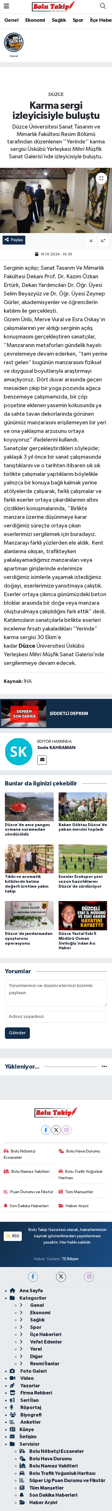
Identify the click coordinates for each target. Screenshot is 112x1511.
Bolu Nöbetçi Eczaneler (20, 1154)
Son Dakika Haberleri (29, 1206)
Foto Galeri (33, 1371)
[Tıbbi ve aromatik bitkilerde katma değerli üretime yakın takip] (29, 858)
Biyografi (31, 1415)
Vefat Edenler (45, 1341)
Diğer (36, 1356)
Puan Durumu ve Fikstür (31, 1192)
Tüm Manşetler (79, 1192)
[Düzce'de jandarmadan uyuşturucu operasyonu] (29, 915)
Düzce (56, 94)
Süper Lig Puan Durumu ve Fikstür (67, 1480)
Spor (78, 20)
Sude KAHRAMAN (56, 747)
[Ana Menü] (6, 6)
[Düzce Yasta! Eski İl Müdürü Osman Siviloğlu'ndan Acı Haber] (83, 915)
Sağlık (59, 20)
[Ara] (102, 6)
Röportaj (30, 1407)
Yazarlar (30, 1385)
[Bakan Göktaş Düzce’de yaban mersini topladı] (83, 806)
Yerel (35, 1349)
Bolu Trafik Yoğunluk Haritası (81, 1174)
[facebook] (33, 1277)
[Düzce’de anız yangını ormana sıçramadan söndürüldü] (29, 806)
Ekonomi (35, 20)
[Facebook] (46, 1130)
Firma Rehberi (36, 1392)
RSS (15, 1236)
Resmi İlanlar (44, 1363)
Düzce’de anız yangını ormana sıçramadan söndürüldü (27, 830)
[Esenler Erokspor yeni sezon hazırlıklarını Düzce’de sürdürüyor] (83, 858)
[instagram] (89, 1277)
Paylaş (17, 240)
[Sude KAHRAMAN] (18, 751)
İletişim (28, 1436)
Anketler (30, 1422)
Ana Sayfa (31, 1290)
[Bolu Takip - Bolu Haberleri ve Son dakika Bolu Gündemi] (53, 6)
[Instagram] (66, 1130)
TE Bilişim (70, 1259)
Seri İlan (29, 1400)
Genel (11, 20)
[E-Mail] (42, 760)
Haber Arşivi (77, 1206)
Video (27, 1378)
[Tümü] (104, 1066)
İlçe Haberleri (45, 1334)
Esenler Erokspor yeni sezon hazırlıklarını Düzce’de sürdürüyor (81, 882)
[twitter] (61, 1277)
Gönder (17, 1033)
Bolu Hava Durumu (83, 1151)
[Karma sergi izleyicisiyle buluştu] (56, 200)
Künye (27, 1429)
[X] (56, 1130)
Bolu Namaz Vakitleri (30, 1171)
